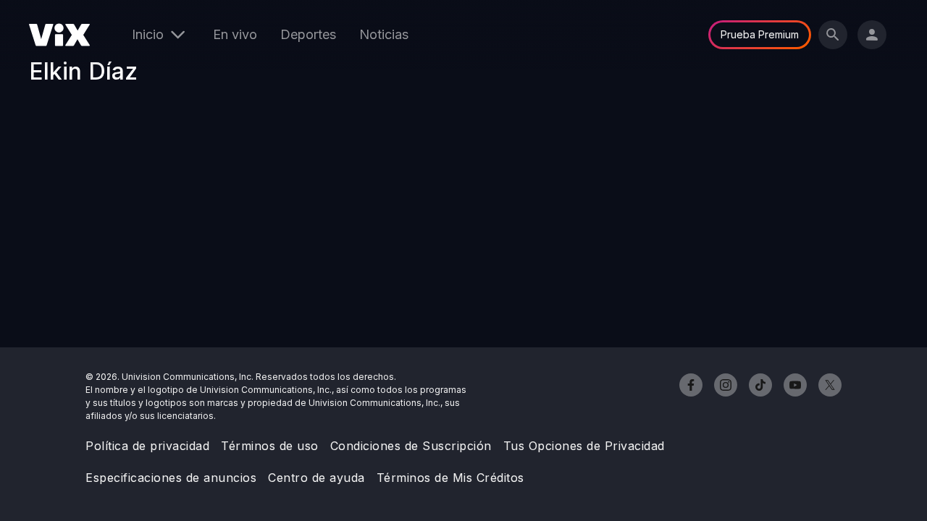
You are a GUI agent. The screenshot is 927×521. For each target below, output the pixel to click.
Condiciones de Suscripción (411, 446)
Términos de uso (270, 446)
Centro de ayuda (316, 477)
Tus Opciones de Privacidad (584, 446)
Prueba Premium (760, 34)
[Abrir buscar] (832, 34)
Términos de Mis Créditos (450, 477)
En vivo (235, 34)
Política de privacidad (147, 446)
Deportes (308, 34)
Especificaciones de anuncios (170, 477)
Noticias (383, 34)
